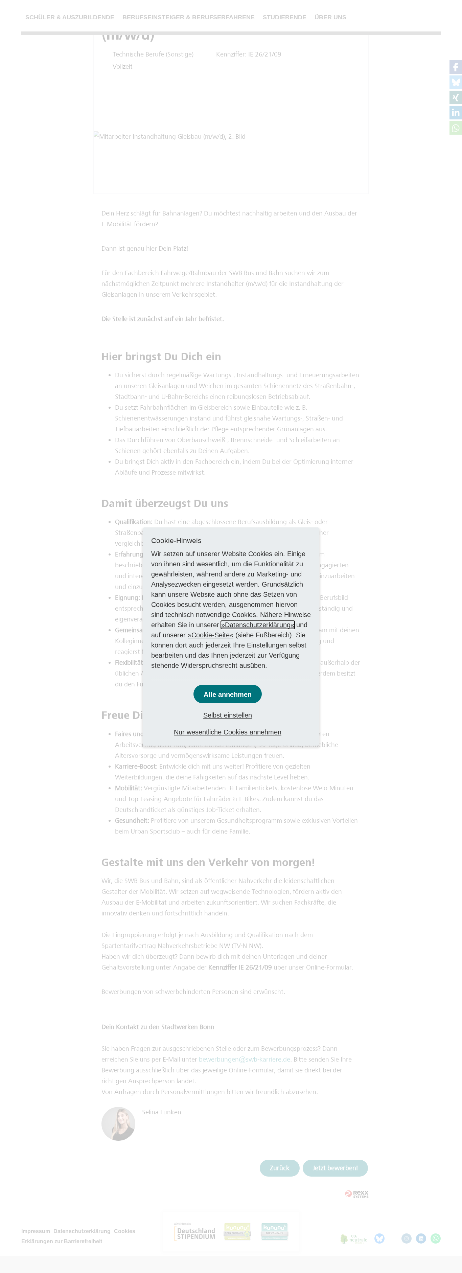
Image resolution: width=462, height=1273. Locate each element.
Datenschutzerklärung (258, 625)
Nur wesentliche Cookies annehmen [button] (227, 732)
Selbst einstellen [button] (227, 715)
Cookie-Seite (210, 635)
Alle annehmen (228, 694)
